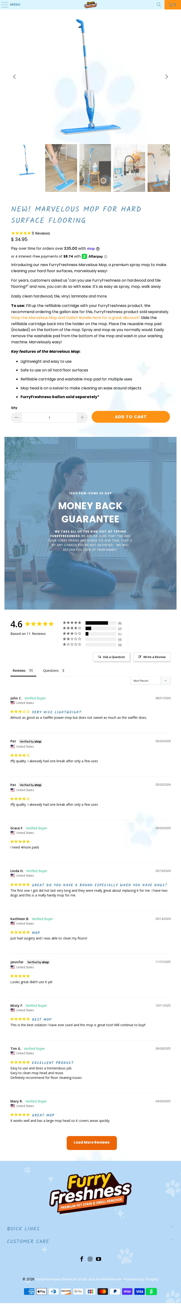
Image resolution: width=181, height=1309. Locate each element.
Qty (14, 407)
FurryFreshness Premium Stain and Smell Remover (78, 1279)
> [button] (92, 1143)
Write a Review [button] (154, 657)
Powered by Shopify (141, 1279)
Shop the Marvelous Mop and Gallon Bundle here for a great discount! (75, 317)
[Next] (166, 77)
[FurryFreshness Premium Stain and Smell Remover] (90, 4)
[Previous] (14, 77)
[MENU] (2, 4)
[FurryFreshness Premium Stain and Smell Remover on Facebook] (81, 1259)
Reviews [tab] (19, 670)
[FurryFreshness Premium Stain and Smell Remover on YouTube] (98, 1259)
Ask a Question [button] (114, 657)
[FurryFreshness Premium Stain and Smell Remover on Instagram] (90, 1259)
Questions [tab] (51, 670)
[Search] (158, 4)
